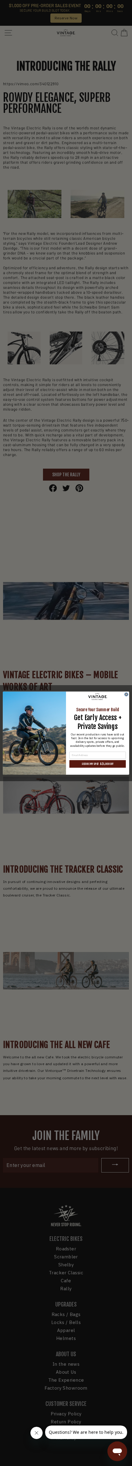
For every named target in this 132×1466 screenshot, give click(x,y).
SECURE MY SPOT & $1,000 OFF (98, 763)
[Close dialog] (126, 694)
